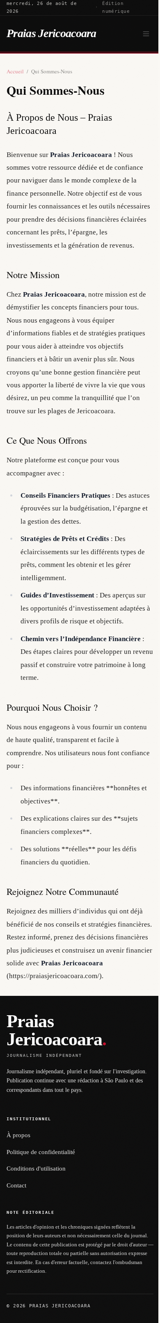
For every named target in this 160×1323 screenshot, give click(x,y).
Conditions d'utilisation (36, 1168)
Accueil (15, 71)
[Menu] (146, 33)
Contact (16, 1185)
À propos (18, 1135)
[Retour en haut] (142, 1311)
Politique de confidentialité (41, 1152)
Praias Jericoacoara (51, 33)
